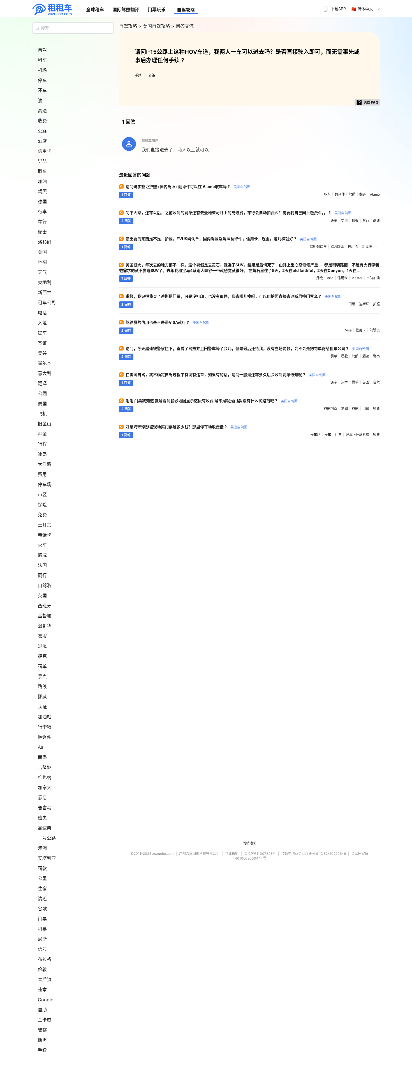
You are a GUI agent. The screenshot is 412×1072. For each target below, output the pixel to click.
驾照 (42, 191)
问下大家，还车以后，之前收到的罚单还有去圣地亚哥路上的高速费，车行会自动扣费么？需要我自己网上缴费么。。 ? (238, 212)
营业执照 (232, 853)
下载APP (338, 8)
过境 (42, 646)
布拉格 (44, 959)
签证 (42, 343)
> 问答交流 (182, 26)
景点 (42, 676)
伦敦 (42, 969)
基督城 (44, 616)
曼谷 (42, 353)
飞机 (42, 413)
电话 (42, 312)
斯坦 (42, 1040)
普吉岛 (44, 807)
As (40, 747)
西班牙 (44, 605)
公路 (42, 131)
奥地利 (44, 282)
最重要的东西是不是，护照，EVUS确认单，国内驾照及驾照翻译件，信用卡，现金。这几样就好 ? (221, 238)
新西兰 (44, 292)
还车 (42, 90)
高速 (42, 110)
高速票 (44, 828)
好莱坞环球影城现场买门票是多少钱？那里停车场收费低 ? (186, 426)
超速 (365, 356)
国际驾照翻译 (125, 9)
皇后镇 (44, 979)
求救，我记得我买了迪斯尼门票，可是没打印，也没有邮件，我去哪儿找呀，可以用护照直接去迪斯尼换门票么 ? (233, 296)
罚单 (42, 666)
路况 (42, 555)
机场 (42, 70)
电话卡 (44, 535)
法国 (42, 565)
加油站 (44, 717)
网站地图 (249, 843)
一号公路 (47, 838)
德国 (42, 201)
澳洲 (42, 848)
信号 (42, 949)
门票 (42, 919)
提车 (42, 333)
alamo (375, 194)
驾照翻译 (337, 246)
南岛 (42, 757)
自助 (42, 1010)
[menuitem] (334, 7)
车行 (42, 222)
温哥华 (44, 626)
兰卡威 (44, 1020)
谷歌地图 (330, 408)
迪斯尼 (364, 304)
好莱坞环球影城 (357, 434)
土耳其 (44, 525)
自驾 (42, 50)
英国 (42, 595)
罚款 (42, 868)
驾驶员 (375, 330)
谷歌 (42, 908)
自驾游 (44, 585)
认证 (42, 706)
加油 (42, 181)
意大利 (44, 373)
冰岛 (42, 454)
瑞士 (42, 232)
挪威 (42, 696)
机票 (42, 929)
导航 (42, 161)
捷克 (42, 656)
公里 (42, 878)
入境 (42, 323)
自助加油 (373, 278)
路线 (42, 686)
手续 (42, 1050)
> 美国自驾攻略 (154, 26)
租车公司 (47, 302)
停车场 (44, 484)
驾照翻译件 (318, 246)
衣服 (42, 636)
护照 (376, 304)
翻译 (42, 383)
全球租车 (95, 9)
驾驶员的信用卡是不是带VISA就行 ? (167, 322)
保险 (42, 504)
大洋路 (44, 464)
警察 (42, 1030)
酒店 (42, 141)
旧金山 (44, 424)
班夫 (42, 818)
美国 (42, 252)
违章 (42, 989)
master (356, 278)
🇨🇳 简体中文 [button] (362, 8)
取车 (42, 171)
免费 (42, 514)
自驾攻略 (186, 10)
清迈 (42, 898)
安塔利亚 (47, 858)
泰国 (42, 403)
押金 (42, 434)
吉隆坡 (44, 767)
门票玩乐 (157, 9)
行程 (42, 444)
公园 (42, 393)
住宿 (42, 888)
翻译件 (44, 737)
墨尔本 (44, 363)
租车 (42, 60)
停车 (42, 80)
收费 (42, 120)
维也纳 (44, 777)
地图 (42, 262)
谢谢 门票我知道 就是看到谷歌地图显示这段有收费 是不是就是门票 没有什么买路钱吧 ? (212, 400)
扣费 (355, 220)
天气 (42, 272)
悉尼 (42, 797)
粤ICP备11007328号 (260, 853)
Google (45, 999)
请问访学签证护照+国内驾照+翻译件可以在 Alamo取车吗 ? (188, 186)
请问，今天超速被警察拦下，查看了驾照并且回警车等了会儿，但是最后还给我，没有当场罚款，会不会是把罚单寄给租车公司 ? (247, 348)
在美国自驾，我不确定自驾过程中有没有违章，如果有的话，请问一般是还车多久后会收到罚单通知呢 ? (226, 374)
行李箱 (44, 727)
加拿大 (44, 787)
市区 (42, 494)
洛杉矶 (44, 242)
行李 (42, 211)
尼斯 (42, 939)
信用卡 (44, 151)
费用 (42, 474)
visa (330, 278)
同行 (42, 575)
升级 (319, 278)
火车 (42, 545)
